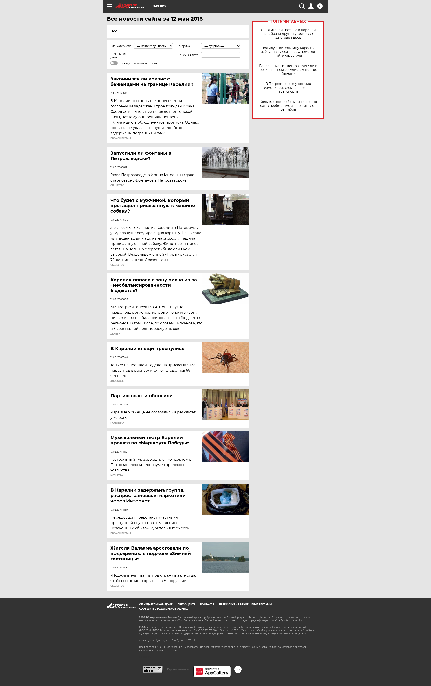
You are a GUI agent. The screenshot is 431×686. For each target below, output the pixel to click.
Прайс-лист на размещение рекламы (245, 604)
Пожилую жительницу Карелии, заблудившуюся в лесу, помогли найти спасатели (288, 52)
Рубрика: (184, 46)
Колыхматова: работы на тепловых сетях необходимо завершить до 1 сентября (288, 105)
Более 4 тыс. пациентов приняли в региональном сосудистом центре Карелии (288, 69)
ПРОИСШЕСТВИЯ (120, 138)
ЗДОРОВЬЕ (117, 381)
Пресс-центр (186, 604)
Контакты (207, 604)
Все (113, 31)
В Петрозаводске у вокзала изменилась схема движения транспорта (288, 87)
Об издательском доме (156, 604)
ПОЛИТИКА (117, 423)
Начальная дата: (118, 55)
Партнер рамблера (178, 669)
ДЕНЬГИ (115, 334)
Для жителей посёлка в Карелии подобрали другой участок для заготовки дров (288, 34)
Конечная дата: (188, 55)
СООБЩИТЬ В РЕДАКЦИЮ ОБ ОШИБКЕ (163, 608)
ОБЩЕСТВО (117, 185)
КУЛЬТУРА (116, 475)
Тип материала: (121, 46)
